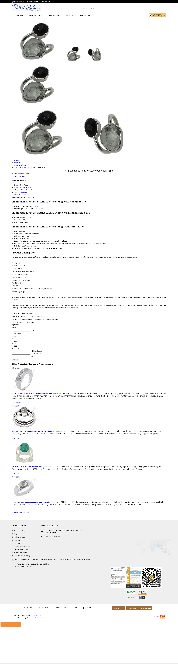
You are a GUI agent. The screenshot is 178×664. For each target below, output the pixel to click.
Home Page (19, 15)
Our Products (54, 15)
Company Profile (35, 15)
